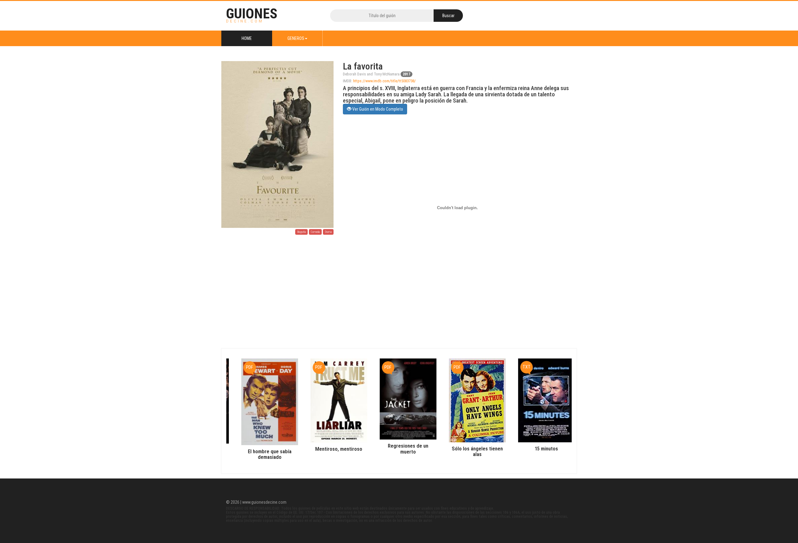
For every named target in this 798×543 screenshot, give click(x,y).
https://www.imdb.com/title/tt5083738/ (384, 81)
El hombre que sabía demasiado (261, 454)
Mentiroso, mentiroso (329, 449)
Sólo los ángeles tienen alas (468, 451)
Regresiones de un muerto (399, 448)
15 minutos (537, 448)
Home (247, 38)
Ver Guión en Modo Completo (377, 109)
